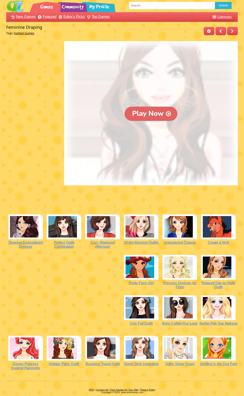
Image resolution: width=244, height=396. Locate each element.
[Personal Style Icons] (220, 31)
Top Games (101, 17)
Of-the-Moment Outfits (141, 242)
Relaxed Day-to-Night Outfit (218, 285)
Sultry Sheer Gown (180, 364)
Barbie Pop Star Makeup (218, 323)
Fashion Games (24, 33)
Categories (224, 17)
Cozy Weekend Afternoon (103, 244)
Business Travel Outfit (103, 364)
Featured (49, 17)
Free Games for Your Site (124, 389)
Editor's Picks (74, 17)
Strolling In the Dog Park (218, 364)
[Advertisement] (34, 112)
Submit (223, 5)
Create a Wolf (218, 242)
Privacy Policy (147, 389)
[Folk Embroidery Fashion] (232, 31)
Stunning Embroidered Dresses (25, 244)
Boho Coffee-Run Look (180, 323)
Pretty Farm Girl (141, 283)
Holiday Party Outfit (64, 364)
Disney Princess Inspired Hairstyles (25, 366)
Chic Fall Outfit (141, 323)
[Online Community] (73, 6)
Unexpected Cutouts (180, 242)
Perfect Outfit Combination (64, 244)
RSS (91, 389)
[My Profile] (99, 6)
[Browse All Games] (47, 6)
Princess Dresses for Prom (179, 285)
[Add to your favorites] (209, 31)
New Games (26, 17)
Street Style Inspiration (141, 364)
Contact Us (102, 389)
